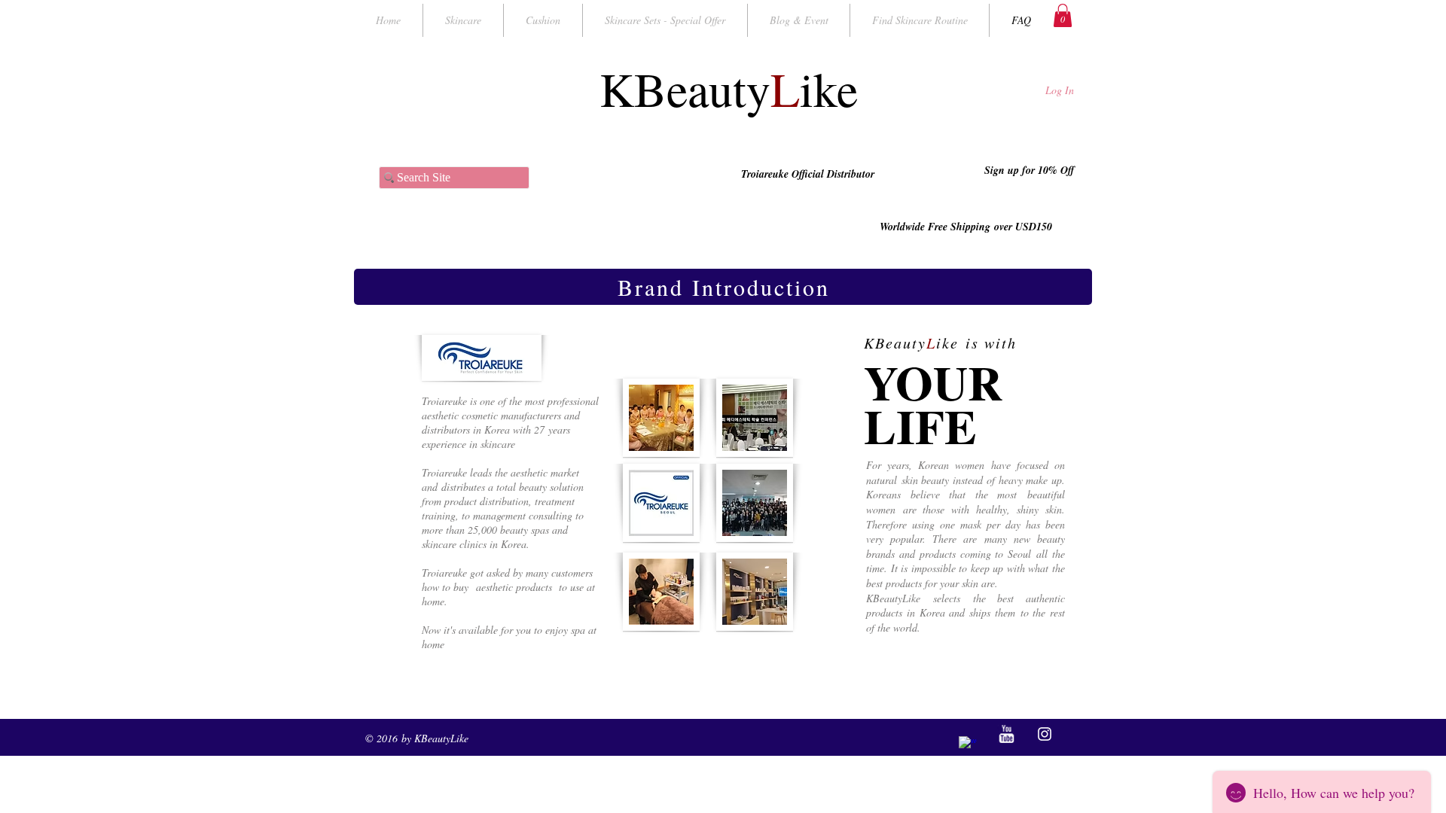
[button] (1062, 15)
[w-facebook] (968, 745)
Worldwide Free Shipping (937, 226)
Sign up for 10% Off (1028, 170)
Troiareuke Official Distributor (809, 173)
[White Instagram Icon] (1045, 734)
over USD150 (1023, 226)
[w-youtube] (1006, 734)
